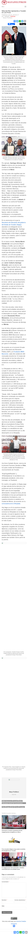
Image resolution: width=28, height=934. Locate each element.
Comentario (5, 882)
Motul (20, 801)
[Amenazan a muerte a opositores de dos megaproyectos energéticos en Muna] (14, 816)
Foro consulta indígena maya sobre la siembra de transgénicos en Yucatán (13, 849)
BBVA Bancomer (7, 801)
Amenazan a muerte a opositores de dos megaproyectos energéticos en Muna (12, 831)
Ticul (16, 807)
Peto (3, 807)
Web (3, 906)
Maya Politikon (14, 792)
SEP (12, 807)
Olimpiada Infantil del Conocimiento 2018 (12, 803)
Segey (8, 807)
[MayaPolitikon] (14, 2)
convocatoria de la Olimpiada (11, 503)
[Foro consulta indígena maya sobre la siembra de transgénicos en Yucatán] (14, 835)
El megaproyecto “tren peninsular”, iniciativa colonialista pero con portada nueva (13, 868)
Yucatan (22, 807)
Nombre (4, 900)
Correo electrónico (20, 900)
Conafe (15, 801)
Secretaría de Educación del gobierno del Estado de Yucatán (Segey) (14, 223)
